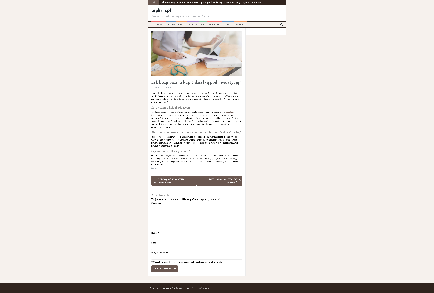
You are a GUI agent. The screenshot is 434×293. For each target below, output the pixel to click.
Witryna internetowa (160, 252)
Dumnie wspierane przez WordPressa (166, 288)
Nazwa (155, 233)
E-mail (154, 242)
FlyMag (195, 288)
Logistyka (228, 24)
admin (169, 87)
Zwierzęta (240, 24)
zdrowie (181, 24)
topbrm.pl (161, 10)
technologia (215, 24)
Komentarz (156, 203)
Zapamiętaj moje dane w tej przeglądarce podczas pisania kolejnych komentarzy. (189, 262)
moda (203, 24)
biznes (155, 168)
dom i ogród (158, 24)
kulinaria (193, 24)
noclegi (171, 24)
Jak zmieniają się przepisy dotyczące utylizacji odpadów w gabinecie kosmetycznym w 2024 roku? (211, 2)
